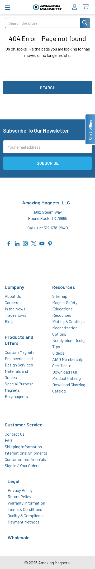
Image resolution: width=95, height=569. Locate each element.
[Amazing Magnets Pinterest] (50, 242)
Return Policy (19, 496)
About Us (13, 296)
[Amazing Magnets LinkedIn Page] (17, 242)
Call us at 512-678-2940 (47, 227)
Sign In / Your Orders (22, 465)
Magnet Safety (64, 302)
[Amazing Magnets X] (33, 242)
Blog (9, 321)
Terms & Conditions (25, 509)
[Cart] (87, 7)
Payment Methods (24, 521)
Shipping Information (23, 446)
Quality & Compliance (26, 515)
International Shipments (26, 452)
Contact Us (15, 433)
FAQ (8, 440)
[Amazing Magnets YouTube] (42, 242)
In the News (15, 308)
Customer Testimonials (25, 459)
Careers (11, 302)
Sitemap (59, 296)
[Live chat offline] (90, 129)
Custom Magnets (20, 352)
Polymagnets (16, 396)
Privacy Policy (20, 490)
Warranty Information (26, 502)
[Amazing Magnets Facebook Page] (9, 242)
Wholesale (19, 537)
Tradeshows (15, 315)
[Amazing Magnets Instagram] (25, 242)
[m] (7, 7)
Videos (58, 352)
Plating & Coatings (68, 321)
